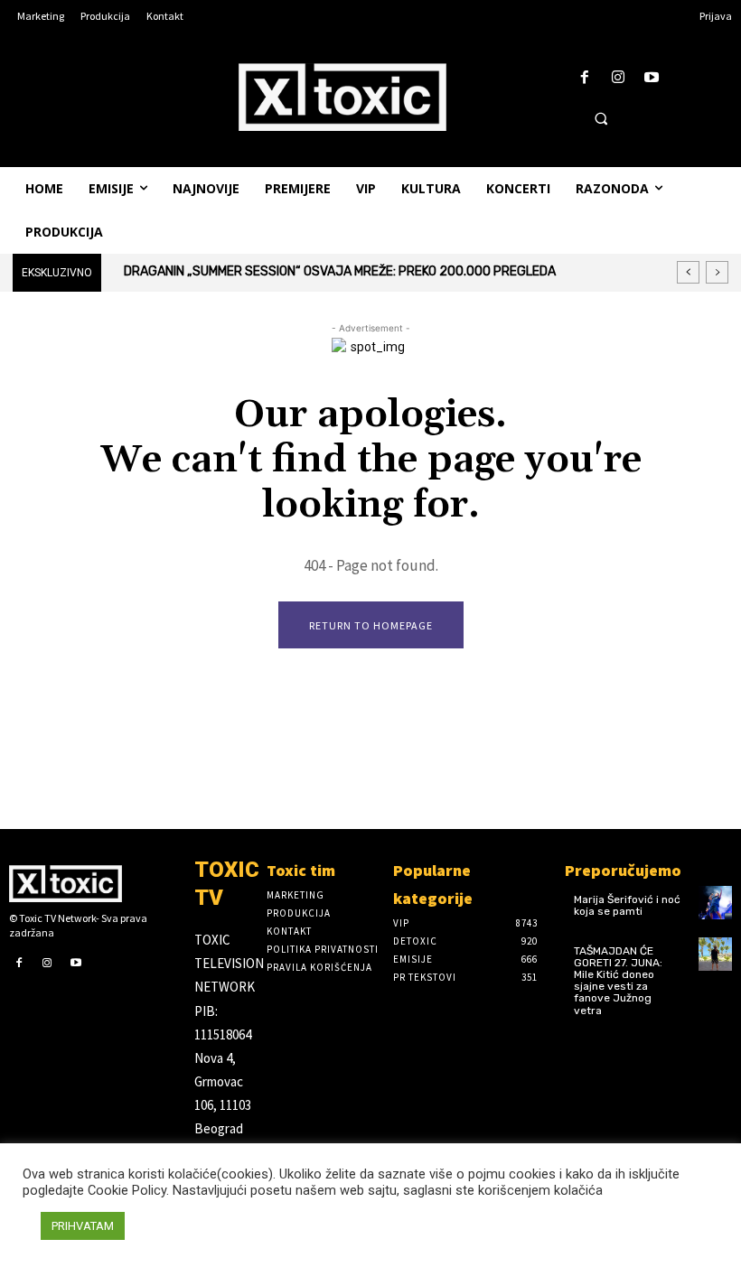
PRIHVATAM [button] (83, 1226)
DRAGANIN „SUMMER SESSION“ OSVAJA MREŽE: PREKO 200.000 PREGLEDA (340, 271)
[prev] (688, 272)
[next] (717, 272)
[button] (601, 118)
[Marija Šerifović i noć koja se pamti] (715, 902)
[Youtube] (652, 78)
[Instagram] (618, 78)
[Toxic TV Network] (92, 883)
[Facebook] (584, 78)
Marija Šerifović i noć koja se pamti (627, 905)
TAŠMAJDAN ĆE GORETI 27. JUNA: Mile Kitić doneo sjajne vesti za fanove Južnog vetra (618, 981)
